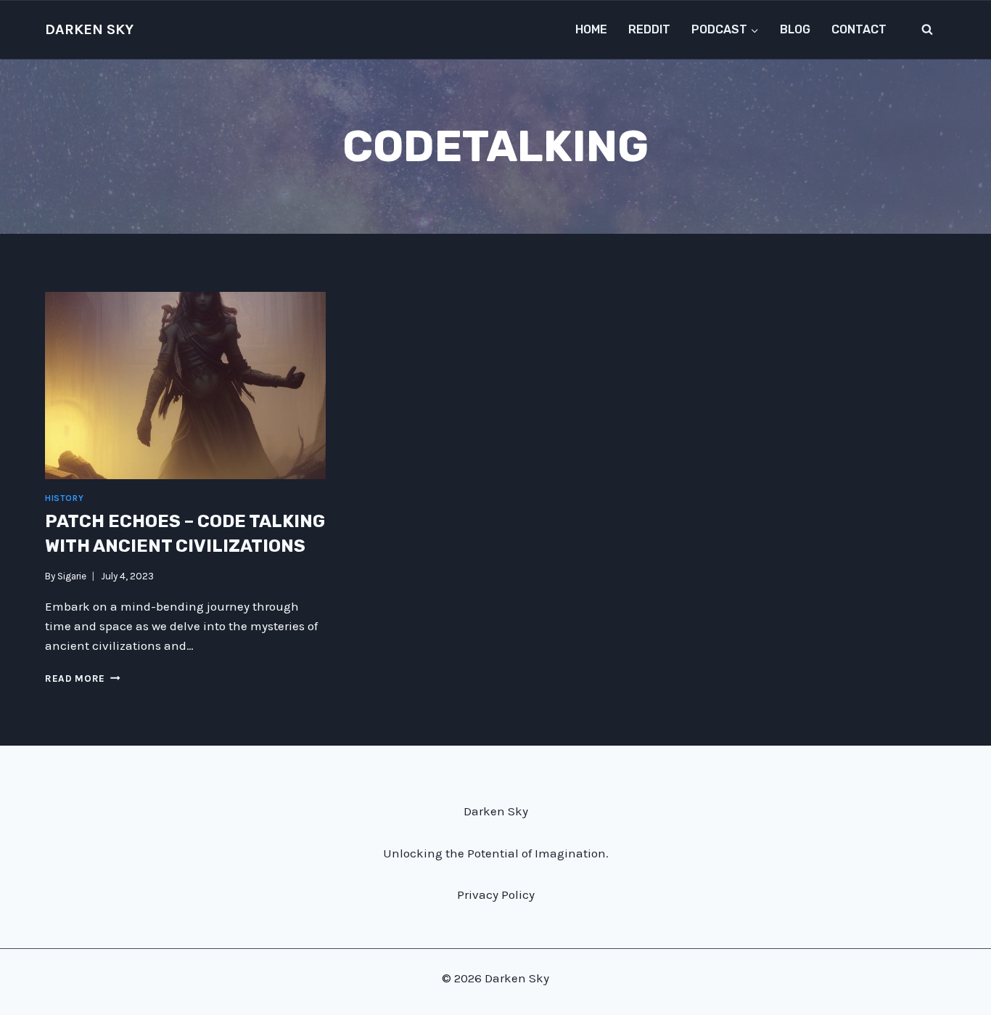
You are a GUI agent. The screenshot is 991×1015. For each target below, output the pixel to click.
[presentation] (185, 385)
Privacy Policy (496, 894)
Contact (859, 29)
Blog (795, 29)
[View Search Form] (927, 29)
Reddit (649, 29)
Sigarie (71, 576)
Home (591, 29)
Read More (82, 678)
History (64, 498)
